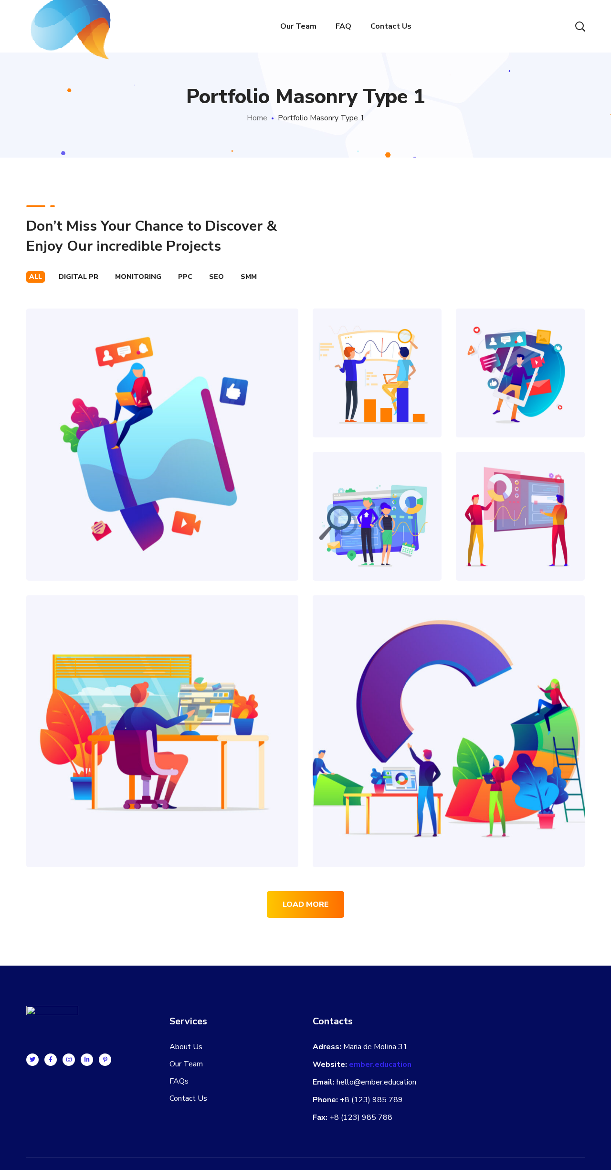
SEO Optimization (377, 351)
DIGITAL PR (78, 276)
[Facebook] (50, 1059)
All (35, 276)
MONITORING (138, 276)
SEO (216, 276)
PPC (185, 276)
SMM (249, 276)
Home (257, 118)
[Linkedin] (87, 1059)
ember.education (380, 1064)
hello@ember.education (376, 1082)
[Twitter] (32, 1059)
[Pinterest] (105, 1059)
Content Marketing (162, 709)
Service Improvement (448, 709)
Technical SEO (377, 495)
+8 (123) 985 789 (371, 1100)
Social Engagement (520, 351)
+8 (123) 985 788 (360, 1117)
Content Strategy (162, 423)
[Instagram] (69, 1059)
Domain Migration (520, 495)
